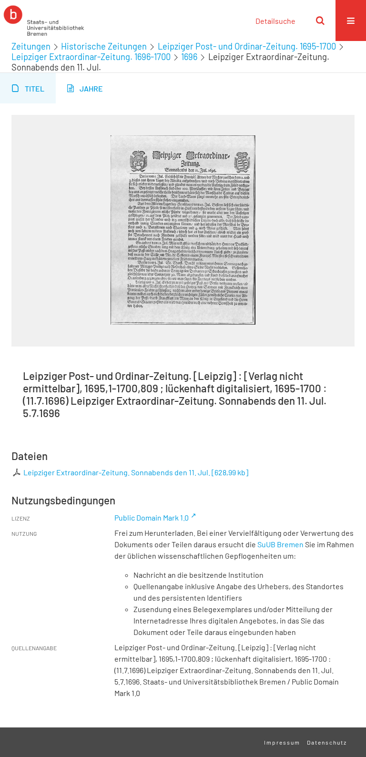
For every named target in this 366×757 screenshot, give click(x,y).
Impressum (282, 742)
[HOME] (44, 20)
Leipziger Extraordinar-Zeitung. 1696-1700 (91, 56)
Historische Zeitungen (104, 46)
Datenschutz (327, 742)
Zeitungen (31, 46)
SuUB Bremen (280, 544)
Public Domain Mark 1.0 (151, 517)
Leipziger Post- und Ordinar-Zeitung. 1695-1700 (247, 46)
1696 (189, 56)
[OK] (320, 20)
